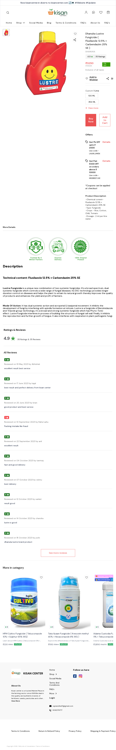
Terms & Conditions (43, 746)
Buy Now (91, 120)
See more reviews (58, 552)
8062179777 (57, 710)
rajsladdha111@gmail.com (63, 706)
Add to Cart (105, 120)
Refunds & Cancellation (27, 746)
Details (106, 142)
